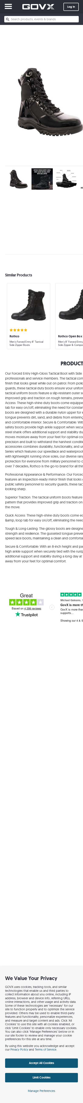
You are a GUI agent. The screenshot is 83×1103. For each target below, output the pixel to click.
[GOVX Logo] (38, 6)
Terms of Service (46, 1049)
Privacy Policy (19, 1049)
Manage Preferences (41, 1091)
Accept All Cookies (41, 1063)
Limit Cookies (41, 1077)
